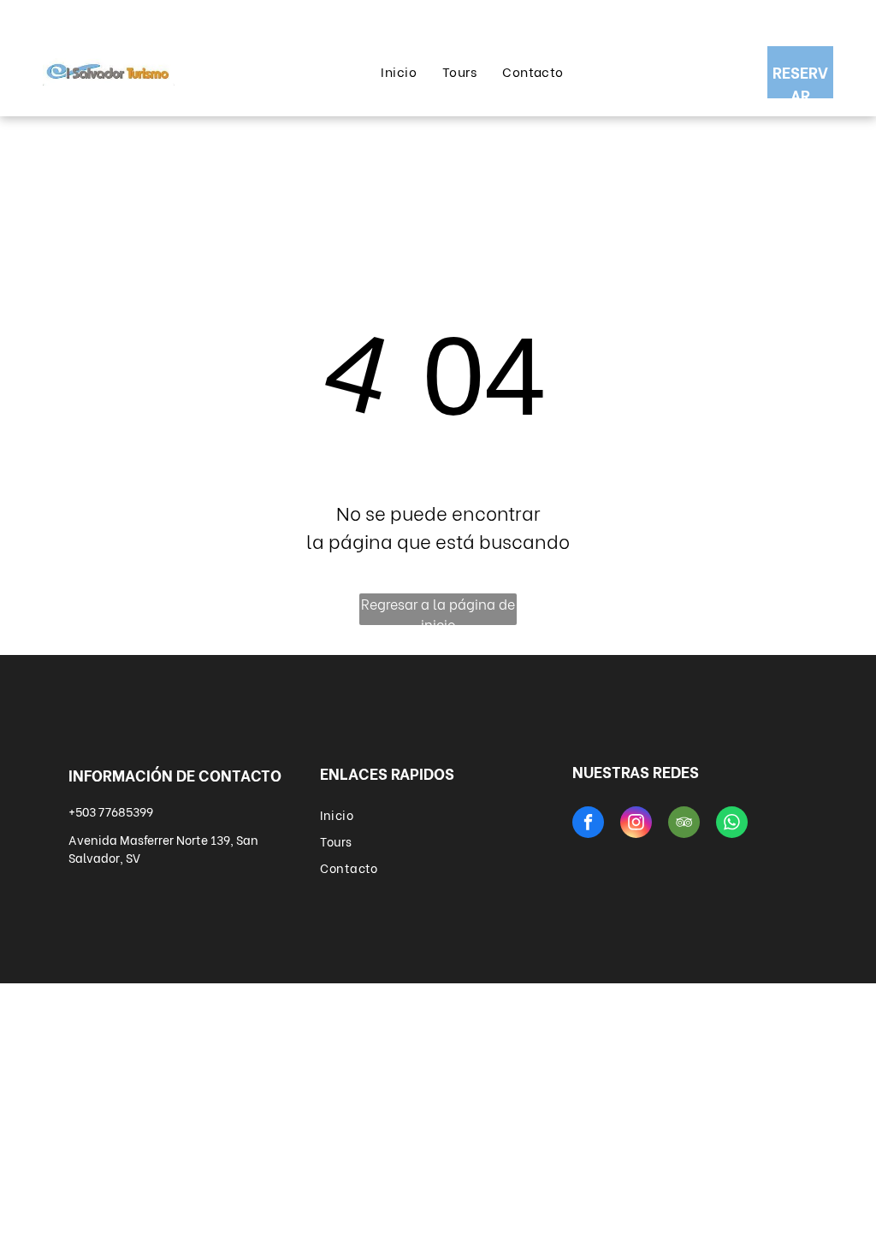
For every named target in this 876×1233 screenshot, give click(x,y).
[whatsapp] (732, 824)
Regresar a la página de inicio (438, 609)
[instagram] (636, 824)
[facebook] (588, 824)
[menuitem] (398, 71)
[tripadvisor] (684, 824)
